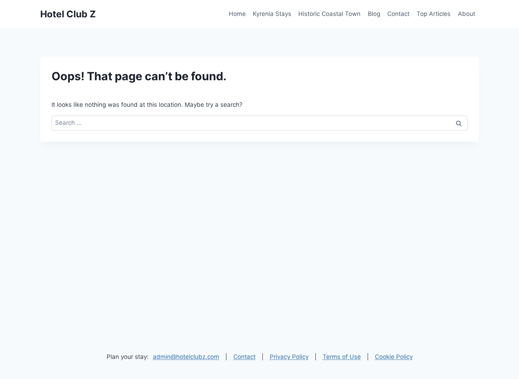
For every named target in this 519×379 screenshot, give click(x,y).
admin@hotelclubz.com (186, 356)
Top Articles (434, 13)
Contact (398, 13)
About (466, 13)
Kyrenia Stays (272, 13)
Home (237, 13)
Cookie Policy (394, 356)
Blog (374, 13)
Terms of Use (342, 356)
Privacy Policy (289, 356)
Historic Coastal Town (329, 13)
